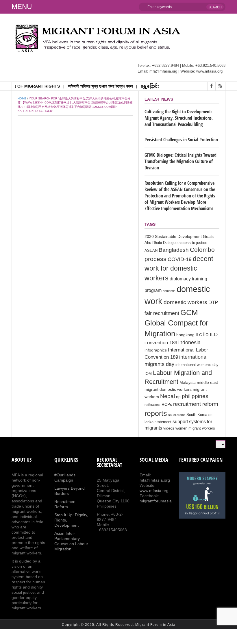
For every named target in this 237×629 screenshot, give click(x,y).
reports (156, 413)
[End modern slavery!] (202, 495)
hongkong (185, 334)
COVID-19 (180, 259)
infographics (156, 350)
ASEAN (151, 251)
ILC (199, 334)
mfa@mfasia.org (163, 71)
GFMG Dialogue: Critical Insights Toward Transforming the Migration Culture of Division (180, 161)
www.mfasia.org (209, 71)
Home (22, 98)
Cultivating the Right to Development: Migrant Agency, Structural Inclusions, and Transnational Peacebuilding (179, 117)
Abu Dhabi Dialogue (161, 243)
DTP (213, 302)
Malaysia (187, 382)
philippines (195, 396)
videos (168, 428)
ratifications (152, 404)
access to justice (193, 243)
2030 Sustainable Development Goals (179, 236)
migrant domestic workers (168, 389)
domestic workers (185, 302)
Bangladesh (174, 250)
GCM (189, 312)
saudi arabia (176, 415)
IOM (148, 374)
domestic (169, 291)
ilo (206, 334)
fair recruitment (162, 313)
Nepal (167, 396)
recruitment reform (195, 404)
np (178, 396)
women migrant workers (195, 428)
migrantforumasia (156, 501)
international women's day (197, 365)
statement (163, 422)
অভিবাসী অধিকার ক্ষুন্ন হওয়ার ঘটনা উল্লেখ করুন (94, 86)
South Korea (196, 415)
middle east (207, 382)
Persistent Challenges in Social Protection (181, 139)
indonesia (189, 342)
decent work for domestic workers (179, 268)
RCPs (167, 404)
